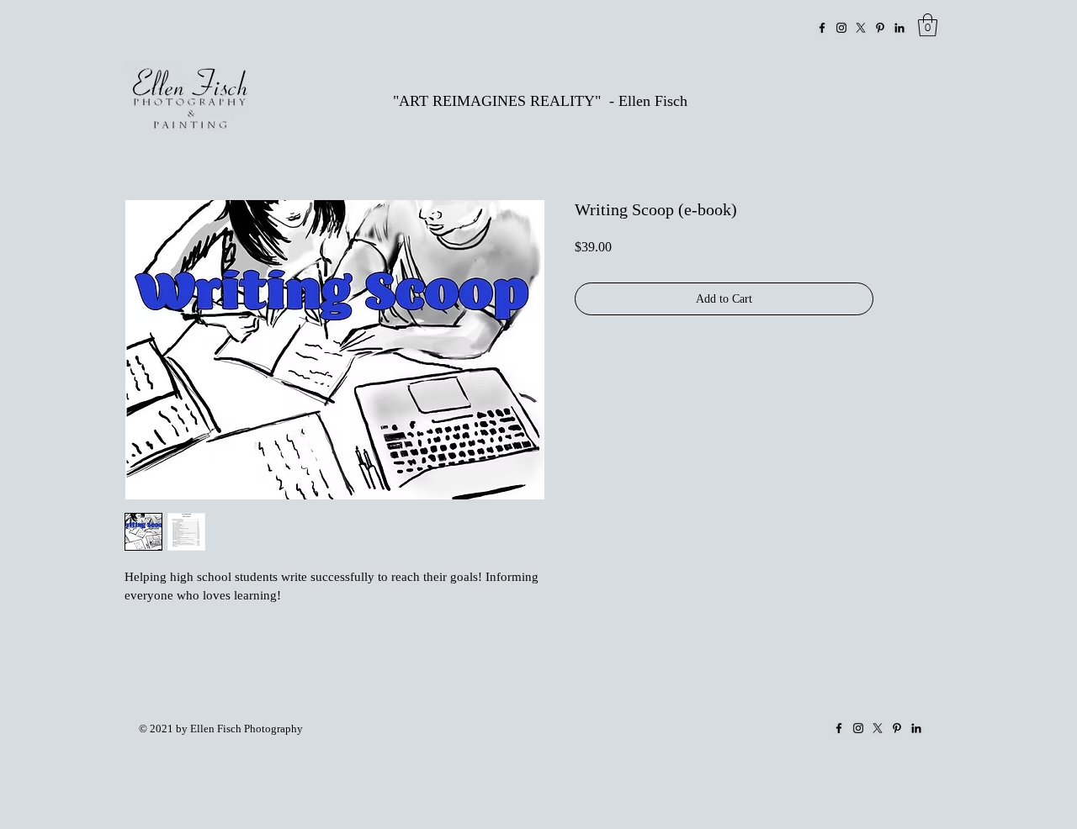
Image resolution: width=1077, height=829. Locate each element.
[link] (927, 24)
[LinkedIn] (899, 27)
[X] (860, 27)
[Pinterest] (880, 27)
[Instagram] (841, 27)
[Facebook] (822, 27)
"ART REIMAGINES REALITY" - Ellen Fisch (540, 100)
